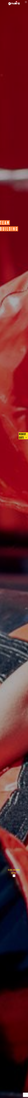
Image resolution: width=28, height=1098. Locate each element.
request (22, 436)
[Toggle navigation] (26, 2)
